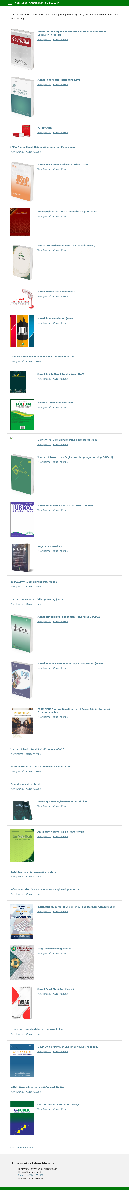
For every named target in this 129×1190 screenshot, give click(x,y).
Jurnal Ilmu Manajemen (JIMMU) (56, 318)
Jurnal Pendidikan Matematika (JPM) (59, 79)
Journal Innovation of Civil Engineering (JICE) (36, 599)
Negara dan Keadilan (49, 546)
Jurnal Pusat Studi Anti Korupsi (55, 989)
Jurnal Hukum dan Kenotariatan (56, 291)
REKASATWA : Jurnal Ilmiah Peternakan (33, 581)
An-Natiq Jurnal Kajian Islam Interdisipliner (62, 801)
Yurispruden (44, 127)
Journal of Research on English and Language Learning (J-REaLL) (75, 457)
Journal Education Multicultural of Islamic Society (66, 245)
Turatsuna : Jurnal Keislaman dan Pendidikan (37, 1029)
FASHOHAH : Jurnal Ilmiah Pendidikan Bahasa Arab (40, 766)
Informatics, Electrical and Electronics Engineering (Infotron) (45, 889)
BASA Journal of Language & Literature (33, 872)
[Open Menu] (10, 3)
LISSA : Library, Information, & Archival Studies (37, 1087)
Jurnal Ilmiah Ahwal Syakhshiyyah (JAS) (60, 374)
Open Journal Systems (22, 1147)
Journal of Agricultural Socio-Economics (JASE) (37, 749)
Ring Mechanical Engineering (54, 948)
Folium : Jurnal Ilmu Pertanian (55, 402)
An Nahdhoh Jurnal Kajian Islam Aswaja (60, 831)
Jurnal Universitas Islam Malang (37, 3)
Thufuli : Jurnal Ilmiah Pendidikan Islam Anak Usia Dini (42, 356)
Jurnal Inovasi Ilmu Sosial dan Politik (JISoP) (63, 164)
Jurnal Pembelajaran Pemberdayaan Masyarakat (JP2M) (70, 663)
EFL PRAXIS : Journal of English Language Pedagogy (67, 1046)
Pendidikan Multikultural (25, 784)
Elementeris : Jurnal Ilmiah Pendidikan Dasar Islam (67, 439)
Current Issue (60, 39)
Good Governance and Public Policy (58, 1104)
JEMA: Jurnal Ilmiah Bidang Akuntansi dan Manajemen (42, 147)
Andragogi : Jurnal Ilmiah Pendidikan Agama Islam (67, 211)
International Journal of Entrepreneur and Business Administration (76, 906)
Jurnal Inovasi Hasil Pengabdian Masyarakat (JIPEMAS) (69, 616)
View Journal (44, 39)
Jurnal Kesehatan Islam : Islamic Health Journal (65, 505)
